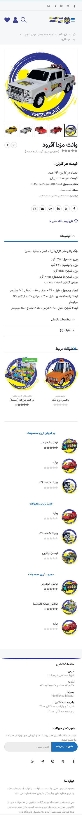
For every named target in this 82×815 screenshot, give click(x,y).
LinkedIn (58, 208)
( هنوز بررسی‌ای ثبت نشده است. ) (42, 151)
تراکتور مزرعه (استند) (45, 603)
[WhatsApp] (48, 6)
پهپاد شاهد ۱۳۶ (48, 482)
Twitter (66, 208)
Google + (50, 208)
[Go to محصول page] (60, 373)
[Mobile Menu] (74, 20)
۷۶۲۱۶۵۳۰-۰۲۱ (48, 685)
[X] (68, 6)
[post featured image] (69, 446)
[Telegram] (55, 6)
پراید (55, 462)
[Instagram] (61, 6)
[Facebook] (74, 6)
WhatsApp (34, 208)
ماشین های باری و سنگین (22, 396)
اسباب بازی (64, 196)
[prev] (14, 145)
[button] (23, 20)
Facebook (74, 208)
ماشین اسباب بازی (48, 196)
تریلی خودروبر (49, 442)
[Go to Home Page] (74, 34)
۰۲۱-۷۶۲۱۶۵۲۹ (66, 685)
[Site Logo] (60, 20)
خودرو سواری (65, 190)
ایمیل (42, 208)
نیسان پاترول (50, 553)
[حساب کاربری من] (15, 20)
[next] (7, 145)
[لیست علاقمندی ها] (7, 20)
